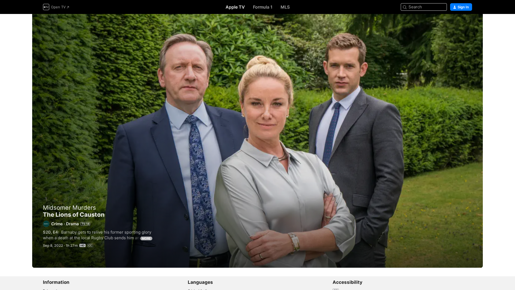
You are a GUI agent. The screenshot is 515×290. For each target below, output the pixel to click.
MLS (285, 7)
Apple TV (235, 7)
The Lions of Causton (257, 141)
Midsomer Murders (69, 207)
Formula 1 (263, 7)
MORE (146, 238)
